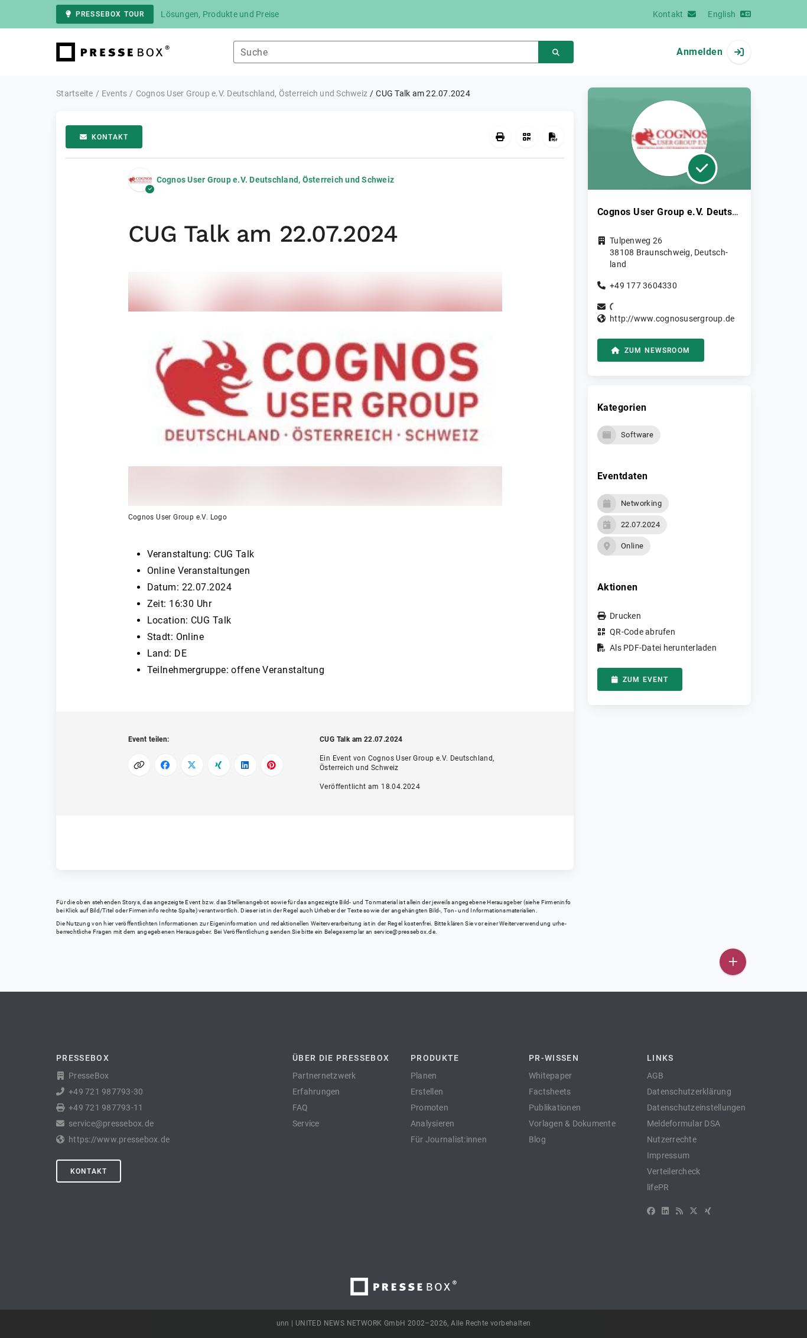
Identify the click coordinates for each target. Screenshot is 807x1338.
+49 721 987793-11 (106, 1107)
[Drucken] (500, 137)
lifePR (658, 1187)
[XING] (708, 1211)
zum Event (645, 680)
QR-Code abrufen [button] (642, 631)
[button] (315, 397)
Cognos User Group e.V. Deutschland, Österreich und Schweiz (276, 179)
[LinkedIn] (665, 1211)
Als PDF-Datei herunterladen (663, 647)
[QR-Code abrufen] (527, 137)
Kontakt (110, 137)
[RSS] (679, 1211)
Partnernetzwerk (324, 1075)
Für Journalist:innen (449, 1139)
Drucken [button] (625, 616)
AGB (655, 1075)
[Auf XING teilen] (219, 765)
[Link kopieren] (139, 765)
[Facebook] (651, 1211)
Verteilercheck (674, 1171)
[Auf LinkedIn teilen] (245, 765)
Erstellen (427, 1091)
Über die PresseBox (340, 1058)
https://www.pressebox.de (119, 1139)
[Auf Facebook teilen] (166, 765)
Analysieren (433, 1123)
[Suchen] (556, 52)
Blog (537, 1139)
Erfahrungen (316, 1091)
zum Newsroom (657, 350)
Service (306, 1123)
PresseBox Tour (110, 14)
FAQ (300, 1107)
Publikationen (555, 1107)
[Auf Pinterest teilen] (272, 765)
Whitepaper (550, 1075)
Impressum (668, 1155)
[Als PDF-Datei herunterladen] (553, 137)
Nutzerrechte (672, 1139)
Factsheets (550, 1091)
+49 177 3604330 (643, 285)
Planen (424, 1075)
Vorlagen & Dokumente (572, 1123)
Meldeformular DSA (683, 1123)
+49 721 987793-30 (106, 1091)
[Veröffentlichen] (733, 962)
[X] (693, 1211)
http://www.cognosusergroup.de (672, 318)
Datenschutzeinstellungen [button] (696, 1107)
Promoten (429, 1107)
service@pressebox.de (404, 931)
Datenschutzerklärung (689, 1091)
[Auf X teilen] (192, 765)
